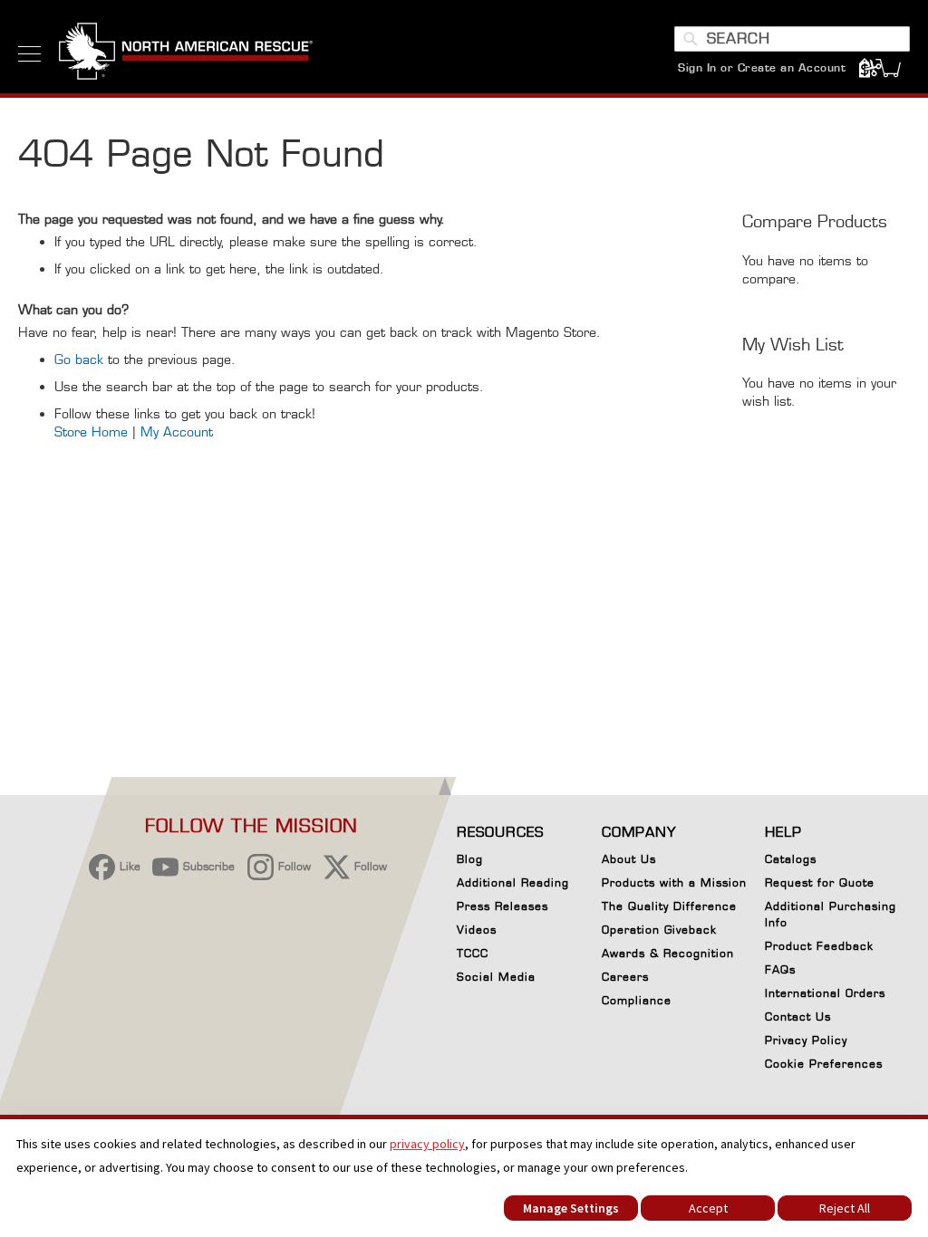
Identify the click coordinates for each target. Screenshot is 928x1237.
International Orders (825, 993)
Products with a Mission (674, 882)
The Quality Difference (669, 906)
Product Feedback (819, 946)
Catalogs (791, 859)
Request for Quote (820, 882)
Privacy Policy (806, 1040)
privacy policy (427, 1144)
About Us (629, 859)
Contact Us (798, 1016)
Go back (78, 359)
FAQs (780, 969)
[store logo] (186, 53)
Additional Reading (513, 882)
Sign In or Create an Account (762, 67)
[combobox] (792, 39)
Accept (708, 1208)
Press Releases (502, 906)
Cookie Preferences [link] (824, 1063)
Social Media (496, 976)
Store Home (91, 431)
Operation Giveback (659, 929)
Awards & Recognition (668, 953)
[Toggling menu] (29, 54)
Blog (470, 859)
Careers (625, 976)
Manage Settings (571, 1208)
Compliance (637, 1000)
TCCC (472, 953)
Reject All (844, 1208)
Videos (477, 929)
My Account (176, 431)
